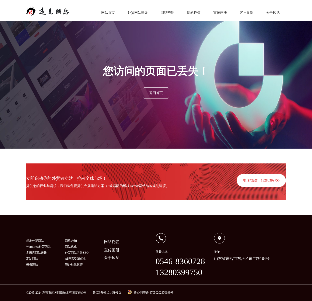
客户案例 (246, 12)
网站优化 (71, 246)
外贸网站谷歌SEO (77, 252)
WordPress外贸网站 (38, 246)
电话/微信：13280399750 (261, 180)
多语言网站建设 (36, 252)
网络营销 (167, 12)
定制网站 (32, 258)
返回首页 (156, 93)
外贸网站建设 (138, 12)
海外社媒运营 (74, 264)
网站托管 (194, 12)
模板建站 (32, 264)
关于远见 (273, 12)
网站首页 (108, 12)
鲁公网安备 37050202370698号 (153, 292)
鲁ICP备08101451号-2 (107, 292)
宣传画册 (220, 12)
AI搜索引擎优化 (75, 258)
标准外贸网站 (35, 240)
